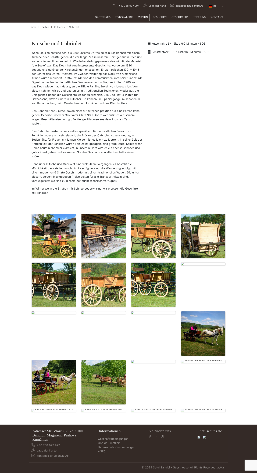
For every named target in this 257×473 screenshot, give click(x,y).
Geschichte (180, 17)
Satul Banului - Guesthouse (170, 467)
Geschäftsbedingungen (113, 438)
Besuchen (160, 17)
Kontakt (216, 17)
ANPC (102, 451)
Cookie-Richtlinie (109, 443)
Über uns (199, 17)
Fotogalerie (124, 17)
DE (215, 6)
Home (33, 27)
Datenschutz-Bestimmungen (116, 447)
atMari (221, 467)
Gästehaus (102, 17)
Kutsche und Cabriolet (66, 27)
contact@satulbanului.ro (189, 5)
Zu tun (143, 17)
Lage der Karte (157, 5)
